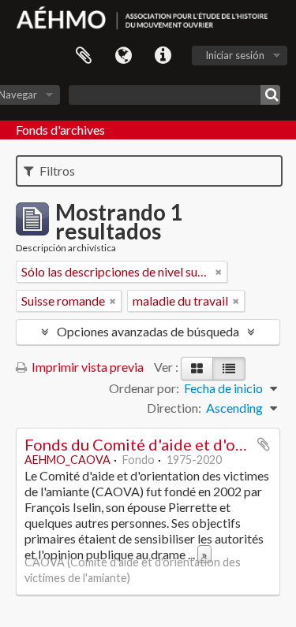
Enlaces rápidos (162, 56)
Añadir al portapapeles (264, 444)
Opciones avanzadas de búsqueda (148, 331)
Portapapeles (83, 56)
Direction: (174, 407)
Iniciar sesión (234, 55)
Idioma (123, 56)
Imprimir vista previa (86, 366)
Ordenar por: (144, 387)
